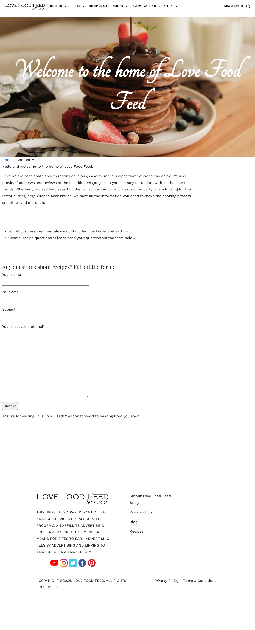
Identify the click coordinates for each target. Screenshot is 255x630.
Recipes (56, 6)
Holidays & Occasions (106, 6)
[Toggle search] (248, 5)
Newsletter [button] (233, 6)
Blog (133, 522)
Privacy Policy (167, 580)
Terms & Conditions (199, 580)
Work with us (141, 512)
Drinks (75, 6)
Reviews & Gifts (144, 6)
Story (134, 502)
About (169, 6)
